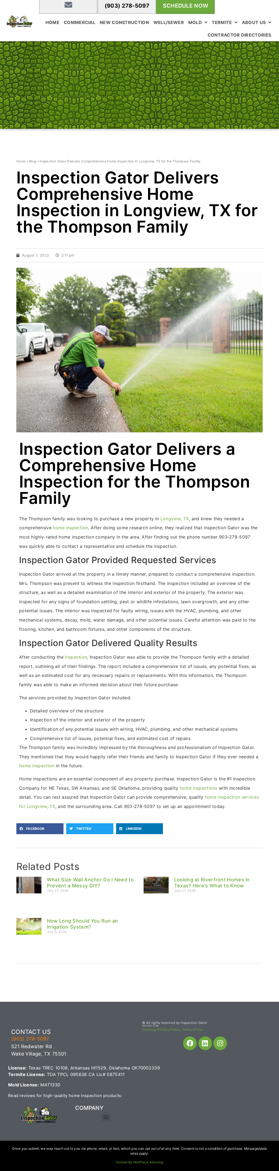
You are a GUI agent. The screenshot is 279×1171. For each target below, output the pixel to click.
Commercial (79, 22)
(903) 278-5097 (127, 5)
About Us (254, 22)
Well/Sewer (168, 22)
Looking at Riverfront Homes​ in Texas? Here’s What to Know (212, 882)
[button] (39, 828)
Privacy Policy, (169, 1029)
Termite (222, 22)
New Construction (124, 22)
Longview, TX (174, 518)
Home (52, 22)
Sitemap (148, 1029)
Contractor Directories (239, 35)
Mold (195, 22)
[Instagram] (220, 1043)
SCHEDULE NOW (185, 5)
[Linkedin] (205, 1043)
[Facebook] (190, 1043)
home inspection (70, 527)
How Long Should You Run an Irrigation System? (82, 924)
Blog (32, 161)
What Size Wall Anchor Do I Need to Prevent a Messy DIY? (90, 882)
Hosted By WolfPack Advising (139, 1162)
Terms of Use (192, 1029)
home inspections (198, 788)
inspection (76, 657)
